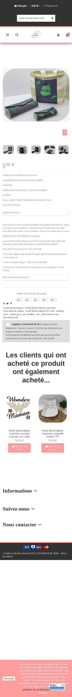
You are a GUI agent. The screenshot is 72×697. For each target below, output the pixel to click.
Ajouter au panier (21, 448)
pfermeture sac (50, 314)
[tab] (36, 213)
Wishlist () (52, 6)
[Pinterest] (11, 303)
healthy (60, 311)
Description (11, 212)
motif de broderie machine (40, 307)
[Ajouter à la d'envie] (17, 425)
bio (53, 311)
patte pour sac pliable (22, 314)
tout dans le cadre (13, 311)
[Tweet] (7, 303)
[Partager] (4, 303)
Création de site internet (16, 553)
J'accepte (9, 678)
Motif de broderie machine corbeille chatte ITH (52, 433)
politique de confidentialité (37, 689)
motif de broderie (13, 307)
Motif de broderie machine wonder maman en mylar (19, 433)
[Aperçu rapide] (21, 425)
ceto (6, 314)
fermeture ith (10, 317)
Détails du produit (16, 277)
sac (38, 314)
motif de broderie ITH (37, 311)
